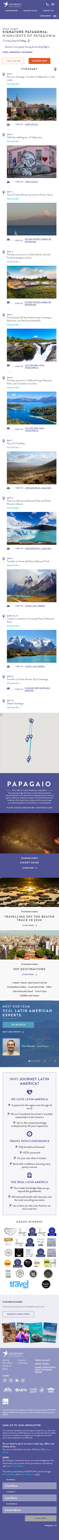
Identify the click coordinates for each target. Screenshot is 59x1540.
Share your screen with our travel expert (45, 1369)
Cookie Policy (22, 1363)
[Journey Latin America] (12, 4)
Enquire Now (39, 60)
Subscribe (40, 1518)
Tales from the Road (23, 991)
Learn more (28, 868)
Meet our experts (12, 1031)
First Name (10, 1480)
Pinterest (11, 1380)
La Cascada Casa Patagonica (34, 366)
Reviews (5, 1369)
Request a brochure (18, 1314)
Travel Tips (40, 991)
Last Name (10, 1492)
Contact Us (48, 10)
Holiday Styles (30, 10)
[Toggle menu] (52, 4)
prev (45, 1061)
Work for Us (7, 1366)
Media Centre (42, 1364)
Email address (11, 1504)
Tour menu (45, 16)
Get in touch (18, 1024)
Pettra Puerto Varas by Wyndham (38, 240)
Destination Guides (16, 986)
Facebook (5, 1380)
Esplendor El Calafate (38, 488)
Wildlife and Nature (29, 995)
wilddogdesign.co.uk (50, 1525)
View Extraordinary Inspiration (30, 807)
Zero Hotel (31, 124)
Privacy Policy (7, 1363)
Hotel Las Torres (35, 606)
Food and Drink (36, 986)
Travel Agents (42, 1360)
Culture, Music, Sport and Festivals (29, 982)
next (55, 1061)
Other (49, 986)
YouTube (17, 1380)
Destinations (11, 10)
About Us (6, 1360)
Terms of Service (26, 1474)
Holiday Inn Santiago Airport (37, 689)
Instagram (23, 1380)
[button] (27, 740)
